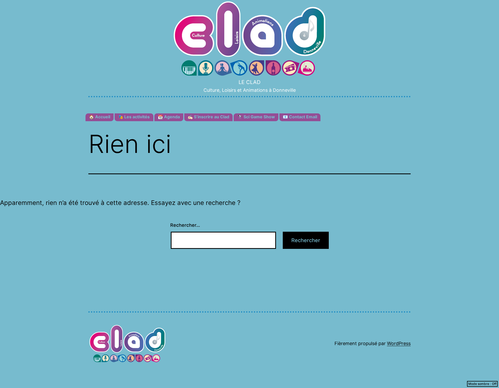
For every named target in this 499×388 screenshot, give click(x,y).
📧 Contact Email (300, 116)
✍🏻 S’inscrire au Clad (208, 116)
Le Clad (249, 82)
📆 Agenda (169, 116)
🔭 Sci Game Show (256, 116)
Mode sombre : (479, 384)
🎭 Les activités (134, 116)
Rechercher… (185, 225)
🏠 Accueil (99, 116)
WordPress (399, 343)
